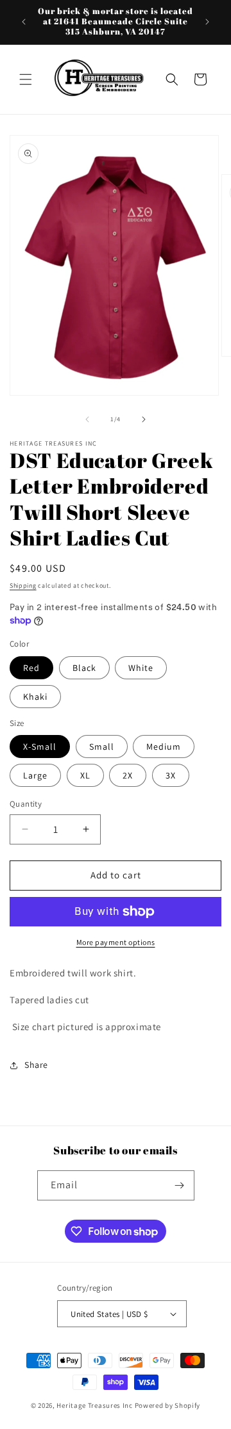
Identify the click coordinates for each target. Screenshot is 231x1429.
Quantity (26, 803)
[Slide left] (87, 419)
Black (84, 668)
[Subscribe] (180, 1185)
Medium (163, 746)
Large (35, 775)
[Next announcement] (207, 22)
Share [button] (36, 1064)
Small (101, 746)
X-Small (39, 746)
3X (171, 775)
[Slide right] (144, 419)
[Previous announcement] (24, 22)
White (140, 668)
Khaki (35, 696)
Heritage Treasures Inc (94, 1405)
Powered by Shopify (168, 1405)
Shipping (23, 585)
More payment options (115, 942)
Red (31, 668)
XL (85, 775)
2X (128, 775)
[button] (26, 79)
